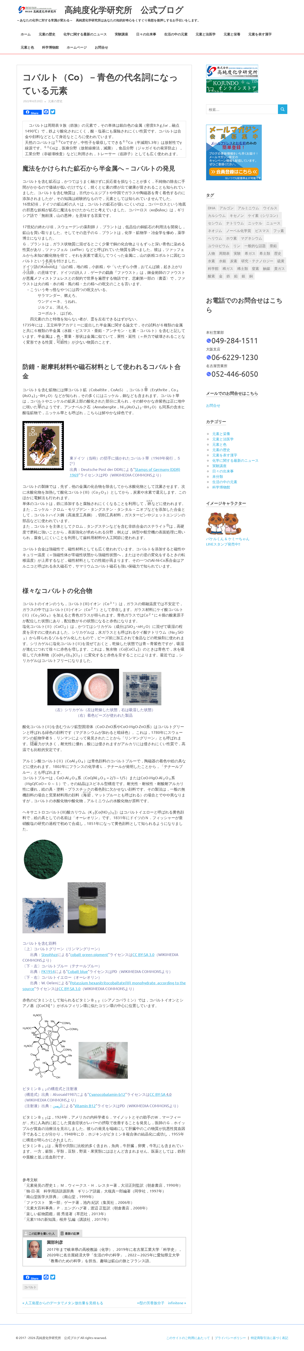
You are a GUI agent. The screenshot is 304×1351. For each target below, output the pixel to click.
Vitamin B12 (85, 1105)
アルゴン (226, 207)
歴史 (277, 253)
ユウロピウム (218, 245)
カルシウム (217, 215)
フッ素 (278, 230)
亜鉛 (273, 245)
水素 (211, 260)
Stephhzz (49, 954)
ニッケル (255, 223)
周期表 (224, 253)
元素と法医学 (206, 34)
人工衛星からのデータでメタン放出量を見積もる (62, 1302)
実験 (237, 253)
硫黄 (280, 260)
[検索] (282, 109)
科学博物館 (50, 47)
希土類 (264, 253)
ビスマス (262, 230)
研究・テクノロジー (257, 260)
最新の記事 (72, 1233)
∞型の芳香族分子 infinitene (160, 1302)
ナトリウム (235, 223)
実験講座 (121, 34)
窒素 (255, 268)
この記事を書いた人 (42, 1233)
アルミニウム (248, 207)
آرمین (57, 1105)
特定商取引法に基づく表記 (269, 1338)
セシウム (215, 223)
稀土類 (242, 268)
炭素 (233, 260)
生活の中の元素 (176, 34)
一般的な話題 (255, 245)
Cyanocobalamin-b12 (107, 1094)
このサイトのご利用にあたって (188, 1338)
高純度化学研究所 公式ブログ (124, 10)
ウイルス (270, 207)
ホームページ (77, 47)
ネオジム (215, 230)
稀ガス (228, 268)
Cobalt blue (78, 971)
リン (236, 245)
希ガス (250, 253)
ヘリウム (215, 238)
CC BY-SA (161, 1094)
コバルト (30, 1287)
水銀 (222, 260)
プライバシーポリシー (230, 1338)
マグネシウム (251, 238)
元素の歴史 (47, 34)
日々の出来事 (146, 34)
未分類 (217, 476)
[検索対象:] (242, 109)
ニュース (273, 223)
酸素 (211, 276)
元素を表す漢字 (260, 34)
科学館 (213, 268)
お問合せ (101, 47)
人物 (211, 253)
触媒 (266, 268)
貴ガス (279, 268)
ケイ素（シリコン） (264, 215)
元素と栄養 (232, 34)
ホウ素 (231, 238)
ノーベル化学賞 (238, 230)
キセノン (237, 215)
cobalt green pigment (89, 954)
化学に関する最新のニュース (85, 34)
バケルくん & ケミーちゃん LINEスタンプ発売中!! (227, 541)
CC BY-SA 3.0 (143, 954)
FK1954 (48, 971)
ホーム (26, 34)
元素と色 (27, 47)
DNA (211, 207)
